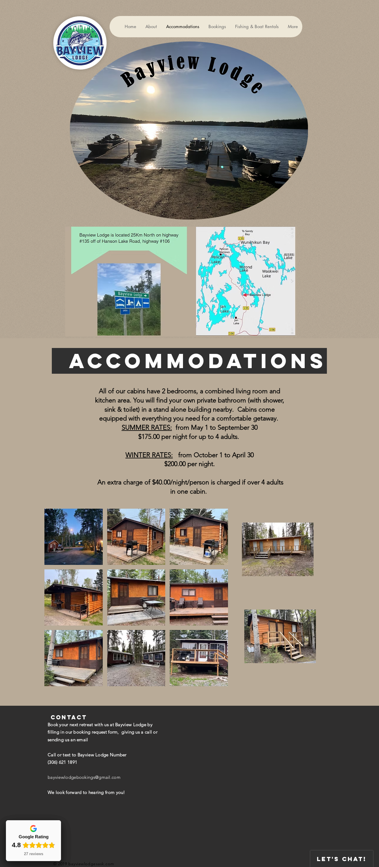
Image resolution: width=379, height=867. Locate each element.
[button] (73, 537)
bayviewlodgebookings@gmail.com (84, 777)
